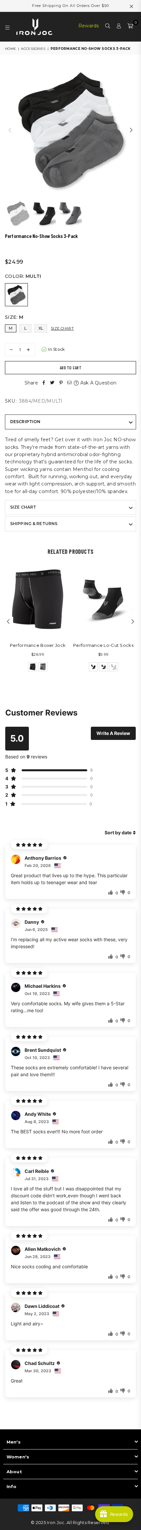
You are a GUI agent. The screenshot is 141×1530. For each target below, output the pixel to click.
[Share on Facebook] (44, 382)
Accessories (33, 49)
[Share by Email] (69, 382)
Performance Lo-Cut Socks (103, 645)
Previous (10, 130)
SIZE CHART (23, 507)
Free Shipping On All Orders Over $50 (70, 5)
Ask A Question (97, 383)
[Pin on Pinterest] (61, 382)
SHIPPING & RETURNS (33, 523)
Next (131, 130)
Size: (14, 317)
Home (10, 49)
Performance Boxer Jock (38, 645)
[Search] (107, 27)
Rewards (88, 26)
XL (41, 328)
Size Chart (62, 328)
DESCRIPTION (25, 421)
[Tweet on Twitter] (52, 382)
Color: (23, 276)
